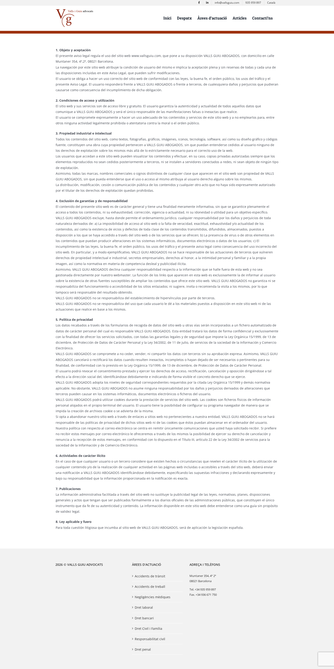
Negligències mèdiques (152, 597)
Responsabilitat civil (150, 639)
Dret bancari (144, 618)
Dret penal (143, 649)
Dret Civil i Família (148, 628)
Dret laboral (144, 607)
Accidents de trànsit (150, 576)
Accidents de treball (150, 586)
